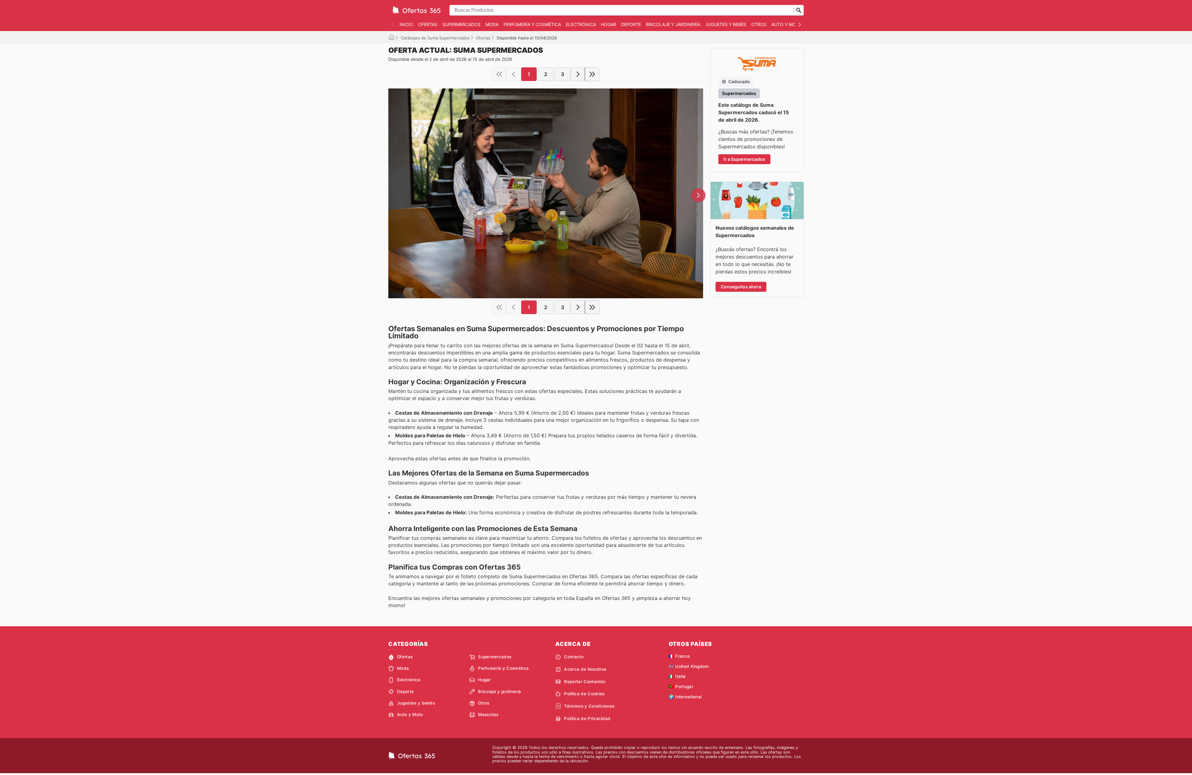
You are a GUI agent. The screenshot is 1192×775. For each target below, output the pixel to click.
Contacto (574, 656)
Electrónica (581, 24)
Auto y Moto (786, 24)
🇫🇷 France (679, 656)
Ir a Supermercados (744, 159)
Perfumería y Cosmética (532, 24)
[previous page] (513, 74)
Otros (758, 24)
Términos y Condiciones (589, 706)
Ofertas (427, 24)
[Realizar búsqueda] (799, 10)
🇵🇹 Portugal (681, 686)
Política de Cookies (584, 693)
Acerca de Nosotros (585, 669)
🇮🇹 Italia (677, 676)
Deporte (631, 24)
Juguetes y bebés (725, 24)
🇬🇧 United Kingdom (689, 666)
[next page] (578, 74)
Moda (492, 24)
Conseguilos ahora (741, 286)
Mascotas (488, 714)
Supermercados (461, 24)
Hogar (608, 24)
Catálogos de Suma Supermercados (435, 37)
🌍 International (685, 696)
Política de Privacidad (587, 718)
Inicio (406, 24)
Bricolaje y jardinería (673, 24)
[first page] (499, 74)
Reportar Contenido (584, 681)
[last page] (592, 74)
